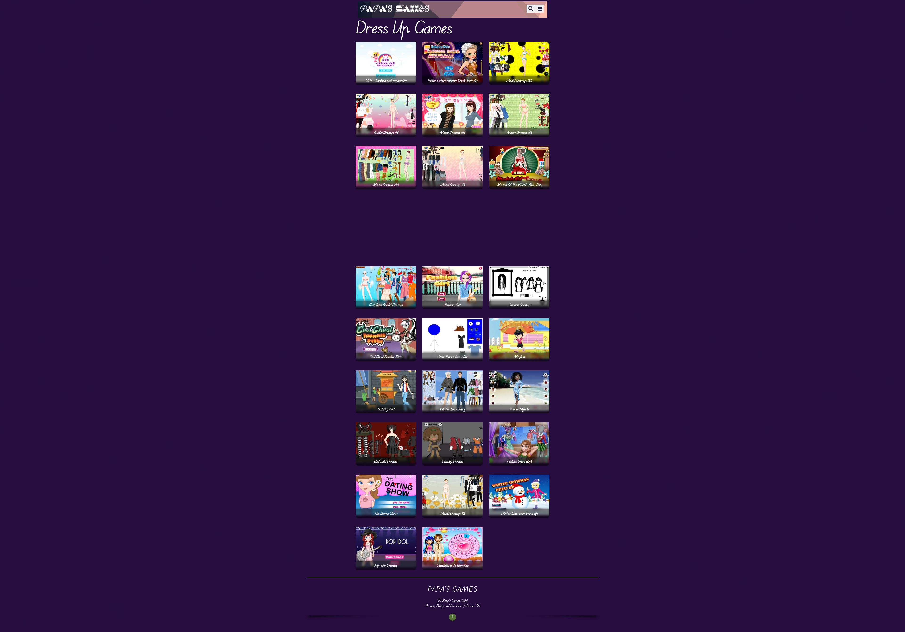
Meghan (519, 357)
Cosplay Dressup (452, 461)
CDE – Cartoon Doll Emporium (385, 80)
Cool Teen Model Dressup (386, 304)
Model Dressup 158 (519, 132)
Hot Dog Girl (386, 409)
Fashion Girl (452, 304)
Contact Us (472, 605)
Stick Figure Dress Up (452, 357)
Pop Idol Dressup (385, 565)
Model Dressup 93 (452, 184)
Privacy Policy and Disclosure (444, 605)
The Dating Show (385, 513)
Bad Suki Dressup (385, 461)
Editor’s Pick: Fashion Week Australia (452, 80)
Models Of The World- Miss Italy (519, 184)
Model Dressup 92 (452, 513)
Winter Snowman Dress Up (519, 513)
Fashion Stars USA (519, 461)
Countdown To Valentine (452, 565)
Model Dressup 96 (386, 132)
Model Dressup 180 (386, 184)
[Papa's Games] (394, 9)
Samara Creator (519, 304)
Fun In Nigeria (519, 409)
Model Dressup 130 (519, 80)
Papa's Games (451, 600)
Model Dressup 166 (452, 132)
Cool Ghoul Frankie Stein (385, 357)
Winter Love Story (452, 409)
